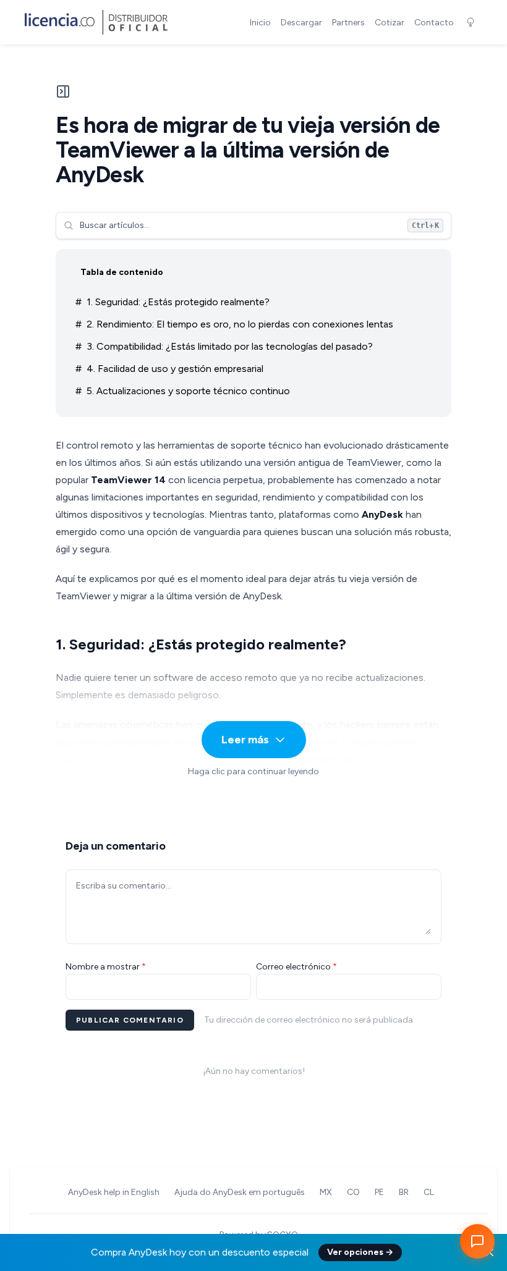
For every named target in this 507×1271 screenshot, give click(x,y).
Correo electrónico (296, 966)
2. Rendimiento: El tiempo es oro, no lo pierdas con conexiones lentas (240, 324)
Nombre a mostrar (106, 966)
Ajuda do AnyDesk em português (239, 1192)
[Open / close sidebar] (63, 96)
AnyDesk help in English (114, 1192)
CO (353, 1192)
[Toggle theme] (470, 22)
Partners (348, 22)
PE (379, 1192)
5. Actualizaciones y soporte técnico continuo (188, 391)
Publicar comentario (130, 1020)
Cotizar (389, 22)
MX (326, 1192)
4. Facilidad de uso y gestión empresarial (175, 368)
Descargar (301, 22)
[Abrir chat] (477, 1241)
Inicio (260, 22)
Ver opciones (360, 1252)
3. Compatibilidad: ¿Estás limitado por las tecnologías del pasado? (230, 346)
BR (404, 1192)
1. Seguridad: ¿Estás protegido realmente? (178, 302)
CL (429, 1192)
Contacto (434, 22)
